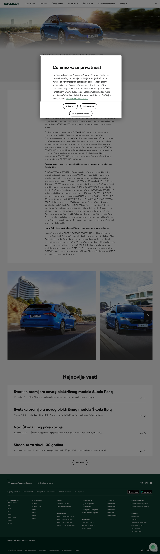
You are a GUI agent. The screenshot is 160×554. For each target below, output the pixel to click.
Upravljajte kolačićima (80, 113)
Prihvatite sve (89, 106)
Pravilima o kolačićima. (77, 98)
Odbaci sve (70, 106)
